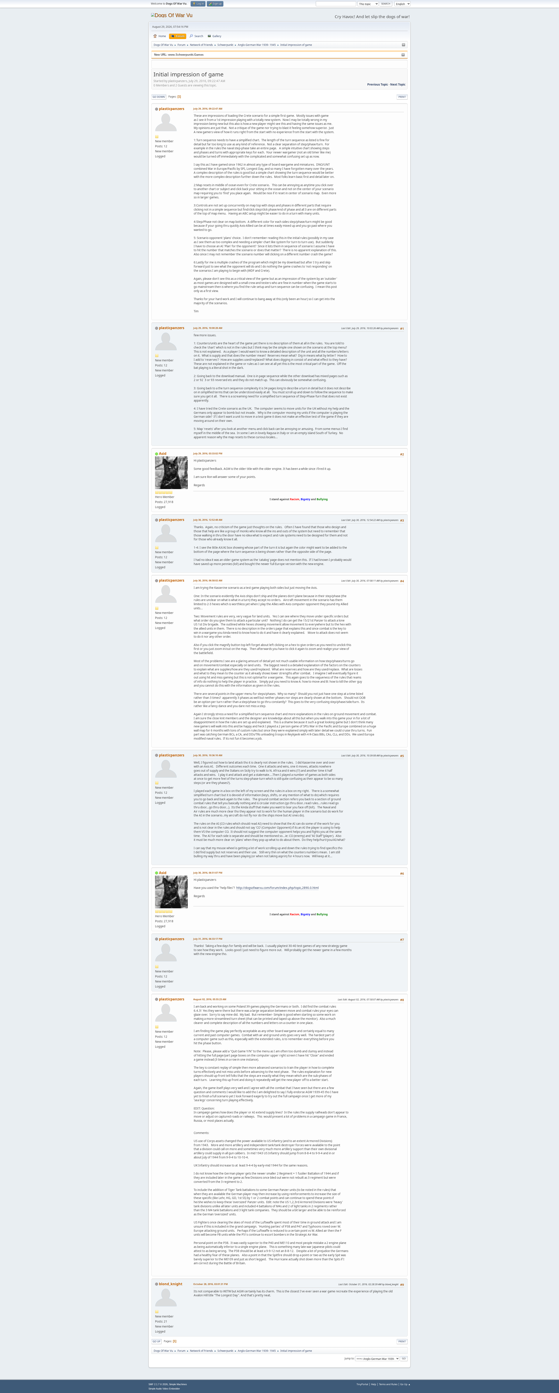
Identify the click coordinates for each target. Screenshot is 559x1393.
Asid (162, 453)
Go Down (159, 96)
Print (402, 96)
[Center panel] (403, 45)
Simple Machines (178, 1384)
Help (373, 1384)
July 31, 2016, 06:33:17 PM (207, 938)
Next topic (397, 84)
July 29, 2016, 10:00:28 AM (207, 328)
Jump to (349, 1358)
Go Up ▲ (405, 1384)
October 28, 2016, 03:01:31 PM (210, 1284)
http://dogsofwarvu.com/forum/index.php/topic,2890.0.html (277, 888)
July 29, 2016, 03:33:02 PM (207, 453)
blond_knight (170, 1283)
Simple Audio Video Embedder (164, 1388)
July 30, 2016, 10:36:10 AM (207, 755)
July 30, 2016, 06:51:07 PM (207, 872)
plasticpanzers (171, 108)
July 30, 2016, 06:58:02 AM (207, 580)
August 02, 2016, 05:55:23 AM (209, 999)
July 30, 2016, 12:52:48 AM (207, 519)
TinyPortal (362, 1384)
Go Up (156, 1341)
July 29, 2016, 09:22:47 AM (207, 108)
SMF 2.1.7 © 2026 (158, 1384)
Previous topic (377, 84)
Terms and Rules (388, 1384)
